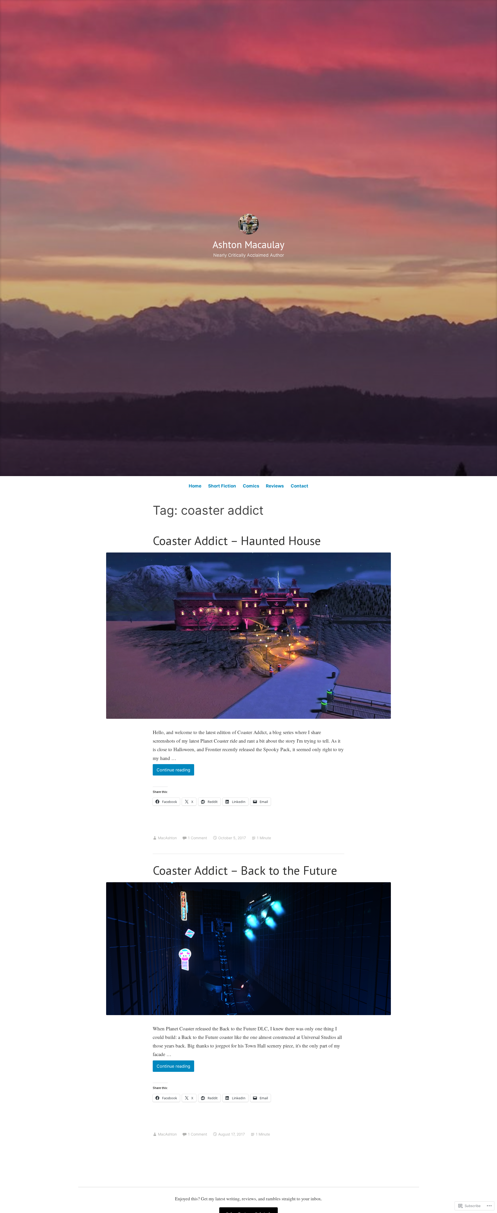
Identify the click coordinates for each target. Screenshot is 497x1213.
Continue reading (171, 771)
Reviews (275, 486)
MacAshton (167, 838)
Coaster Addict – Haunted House (237, 540)
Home (195, 486)
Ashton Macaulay (248, 244)
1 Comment (197, 838)
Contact (299, 486)
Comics (251, 486)
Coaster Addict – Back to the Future (245, 870)
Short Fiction (222, 486)
